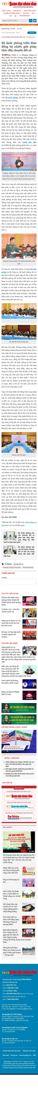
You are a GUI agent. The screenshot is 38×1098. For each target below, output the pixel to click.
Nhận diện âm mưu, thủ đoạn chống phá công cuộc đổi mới (11, 870)
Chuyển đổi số (18, 564)
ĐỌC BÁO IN (17, 10)
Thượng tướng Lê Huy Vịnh (12, 567)
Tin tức (19, 29)
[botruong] (19, 708)
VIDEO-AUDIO (6, 10)
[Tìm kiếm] (30, 20)
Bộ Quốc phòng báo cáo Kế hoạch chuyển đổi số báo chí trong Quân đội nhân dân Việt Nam (19, 551)
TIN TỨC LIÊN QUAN (10, 593)
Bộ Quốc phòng (11, 98)
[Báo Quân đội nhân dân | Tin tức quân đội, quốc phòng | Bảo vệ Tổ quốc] (19, 4)
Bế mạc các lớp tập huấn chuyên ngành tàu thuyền (11, 634)
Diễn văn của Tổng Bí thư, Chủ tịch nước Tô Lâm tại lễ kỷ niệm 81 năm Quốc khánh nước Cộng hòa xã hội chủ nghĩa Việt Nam (16, 671)
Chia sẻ (32, 32)
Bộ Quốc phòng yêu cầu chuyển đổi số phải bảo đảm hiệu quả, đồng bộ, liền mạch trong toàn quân (19, 537)
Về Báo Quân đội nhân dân (11, 1051)
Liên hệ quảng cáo (25, 1055)
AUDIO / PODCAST (11, 758)
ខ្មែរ (15, 16)
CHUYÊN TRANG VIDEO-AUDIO (14, 727)
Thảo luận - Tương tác (9, 1055)
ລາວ (10, 16)
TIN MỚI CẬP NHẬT (10, 643)
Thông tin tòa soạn (28, 1051)
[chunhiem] (19, 719)
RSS (34, 1055)
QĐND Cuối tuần (29, 10)
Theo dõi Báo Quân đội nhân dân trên (13, 37)
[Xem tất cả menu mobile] (34, 20)
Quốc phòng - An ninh (8, 29)
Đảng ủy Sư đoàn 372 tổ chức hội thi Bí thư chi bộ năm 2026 (11, 623)
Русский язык (24, 16)
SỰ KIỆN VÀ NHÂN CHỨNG (12, 13)
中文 (33, 13)
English (26, 13)
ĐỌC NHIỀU (7, 827)
